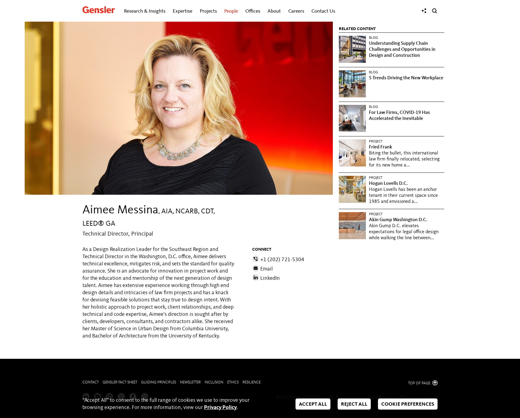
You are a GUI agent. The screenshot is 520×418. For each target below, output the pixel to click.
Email (266, 269)
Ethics (233, 382)
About (274, 11)
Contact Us (323, 11)
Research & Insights (145, 11)
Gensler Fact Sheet (120, 382)
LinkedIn (269, 278)
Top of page (419, 383)
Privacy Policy (220, 407)
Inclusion (214, 382)
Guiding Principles (158, 382)
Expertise (182, 11)
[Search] (434, 11)
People (231, 11)
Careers (296, 11)
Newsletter (190, 382)
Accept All (313, 404)
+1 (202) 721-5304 (281, 259)
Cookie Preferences (407, 404)
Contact (90, 382)
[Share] (424, 11)
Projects (208, 11)
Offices (252, 11)
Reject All (354, 404)
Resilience (252, 382)
